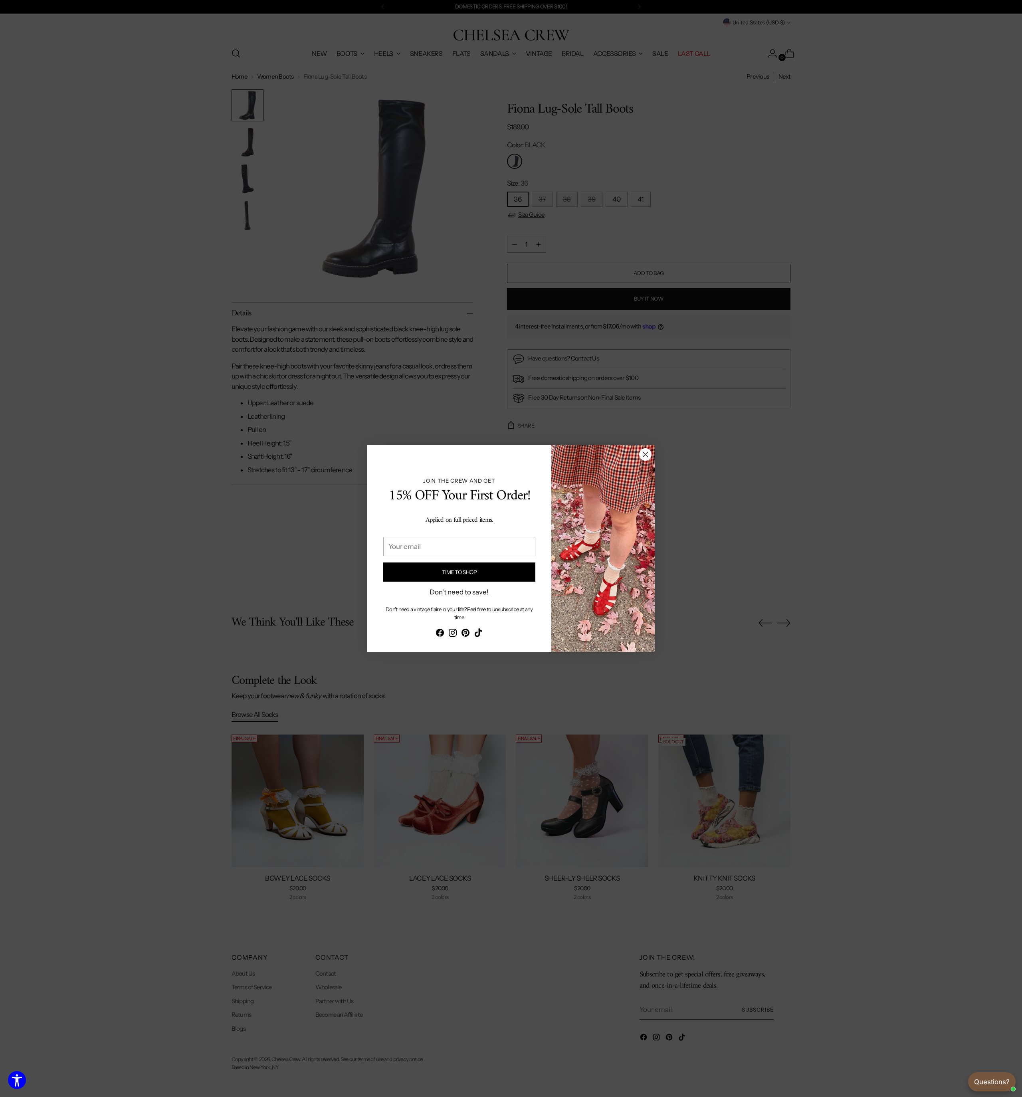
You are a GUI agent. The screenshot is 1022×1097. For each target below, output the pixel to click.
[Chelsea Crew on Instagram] (453, 634)
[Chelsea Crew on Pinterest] (465, 634)
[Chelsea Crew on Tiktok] (478, 634)
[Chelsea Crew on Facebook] (440, 634)
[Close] (645, 454)
